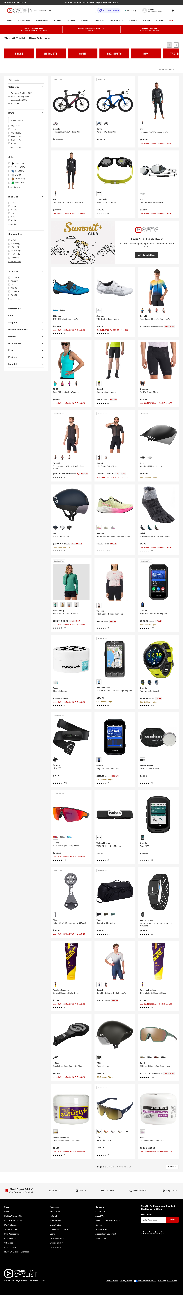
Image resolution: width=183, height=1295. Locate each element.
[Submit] (31, 10)
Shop (6, 1207)
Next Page (172, 1166)
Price (10, 350)
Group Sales (100, 1238)
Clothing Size (15, 234)
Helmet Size (14, 308)
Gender (12, 336)
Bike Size (13, 196)
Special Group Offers (59, 1229)
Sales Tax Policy (57, 1238)
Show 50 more (14, 147)
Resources (54, 1207)
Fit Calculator (10, 1247)
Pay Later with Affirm (13, 1220)
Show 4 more (14, 224)
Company (99, 1207)
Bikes (6, 1211)
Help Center (55, 1211)
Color (11, 157)
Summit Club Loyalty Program (108, 1220)
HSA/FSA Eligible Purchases (16, 1252)
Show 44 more (14, 261)
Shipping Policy (56, 1243)
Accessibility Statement (105, 1234)
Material (12, 364)
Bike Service (55, 1247)
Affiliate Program (102, 1229)
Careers (98, 1225)
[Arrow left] (169, 45)
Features (12, 357)
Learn (52, 1234)
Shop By (12, 322)
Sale (10, 315)
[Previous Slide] (30, 2)
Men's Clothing (10, 1225)
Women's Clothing (12, 1229)
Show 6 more (14, 187)
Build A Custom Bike (13, 1216)
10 (122, 1167)
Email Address (147, 1214)
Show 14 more (14, 298)
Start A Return (56, 1220)
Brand (11, 112)
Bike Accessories (11, 1234)
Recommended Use (18, 329)
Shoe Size (13, 271)
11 (125, 1167)
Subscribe (172, 1219)
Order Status (55, 1225)
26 (130, 1167)
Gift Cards (8, 1243)
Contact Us (100, 1211)
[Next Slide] (152, 2)
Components (10, 1238)
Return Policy (55, 1216)
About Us (99, 1216)
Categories (13, 87)
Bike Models (14, 343)
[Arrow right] (176, 45)
